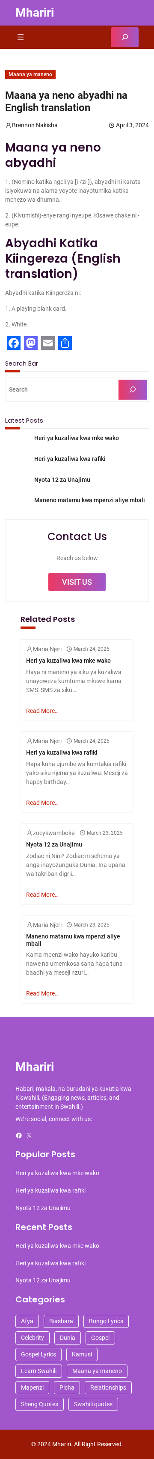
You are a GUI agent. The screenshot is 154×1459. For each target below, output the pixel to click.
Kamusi (82, 1354)
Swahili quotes (93, 1404)
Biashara (61, 1321)
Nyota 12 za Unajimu (62, 479)
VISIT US (77, 582)
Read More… (42, 710)
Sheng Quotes (39, 1404)
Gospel (100, 1337)
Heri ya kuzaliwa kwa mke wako (76, 438)
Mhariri (34, 13)
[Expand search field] (125, 37)
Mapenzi (32, 1387)
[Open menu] (20, 37)
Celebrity (32, 1337)
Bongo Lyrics (106, 1321)
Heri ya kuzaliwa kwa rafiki (70, 458)
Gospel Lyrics (38, 1354)
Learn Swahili (38, 1370)
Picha (66, 1387)
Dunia (67, 1337)
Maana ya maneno (30, 74)
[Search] (132, 390)
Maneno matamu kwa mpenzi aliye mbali (89, 500)
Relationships (108, 1387)
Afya (27, 1321)
